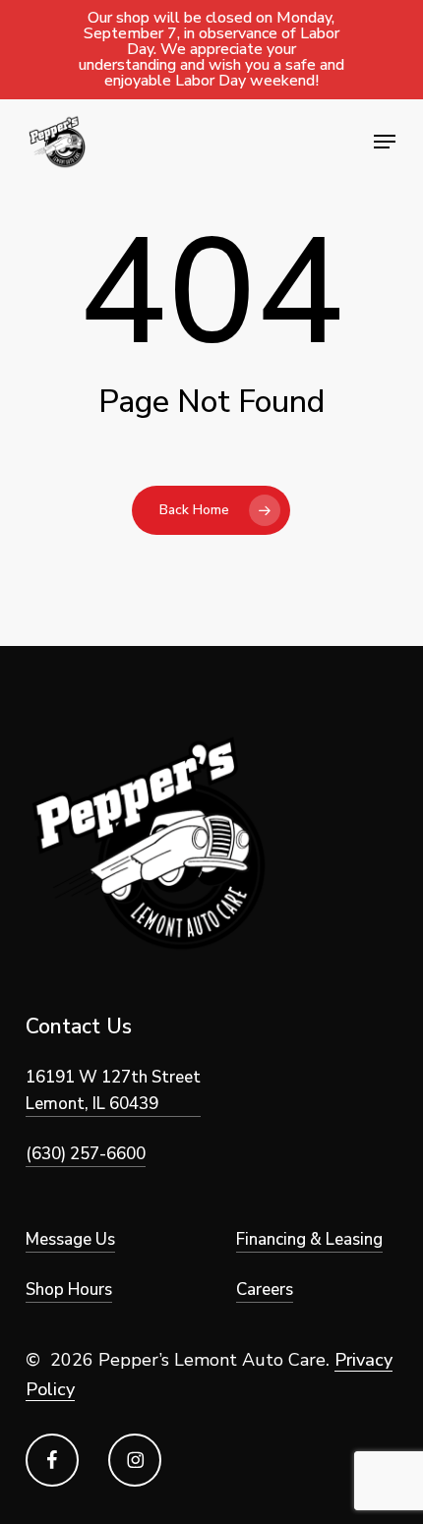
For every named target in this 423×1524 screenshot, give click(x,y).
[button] (384, 141)
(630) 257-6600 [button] (86, 1154)
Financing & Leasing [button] (309, 1239)
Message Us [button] (70, 1239)
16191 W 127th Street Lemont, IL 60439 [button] (113, 1090)
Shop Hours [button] (69, 1289)
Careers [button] (264, 1289)
